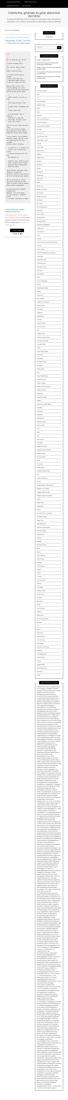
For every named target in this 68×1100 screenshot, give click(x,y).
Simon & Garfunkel (42, 619)
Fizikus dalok (41, 305)
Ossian (39, 569)
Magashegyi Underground (45, 485)
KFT (38, 429)
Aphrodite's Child (42, 140)
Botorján (39, 210)
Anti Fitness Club (42, 136)
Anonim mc (40, 133)
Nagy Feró (40, 520)
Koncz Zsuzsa (41, 457)
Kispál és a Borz (42, 446)
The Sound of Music (43, 647)
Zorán (38, 675)
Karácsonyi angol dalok (44, 404)
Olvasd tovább (17, 230)
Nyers (38, 552)
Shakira (39, 612)
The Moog (40, 643)
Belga (39, 168)
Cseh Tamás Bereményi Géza (46, 253)
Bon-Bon (40, 203)
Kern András (41, 425)
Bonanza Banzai (42, 207)
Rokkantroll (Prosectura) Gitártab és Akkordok (48, 77)
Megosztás (49, 37)
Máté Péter (40, 502)
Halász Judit (40, 333)
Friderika (39, 312)
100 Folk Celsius (42, 91)
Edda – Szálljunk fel (43, 60)
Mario (38, 499)
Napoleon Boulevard (43, 527)
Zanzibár (39, 671)
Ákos (38, 108)
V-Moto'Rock (41, 657)
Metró (39, 509)
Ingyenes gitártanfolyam (13, 2)
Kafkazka (40, 393)
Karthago (40, 411)
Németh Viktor (41, 531)
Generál (39, 319)
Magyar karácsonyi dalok (44, 495)
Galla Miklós (40, 316)
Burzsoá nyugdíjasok (43, 224)
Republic (40, 601)
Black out (40, 186)
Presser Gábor (41, 590)
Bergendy (40, 175)
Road (38, 605)
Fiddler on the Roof (43, 302)
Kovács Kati (40, 467)
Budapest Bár (41, 221)
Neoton (39, 538)
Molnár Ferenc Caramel (44, 513)
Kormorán (40, 464)
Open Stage (40, 566)
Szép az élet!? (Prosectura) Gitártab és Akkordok (49, 68)
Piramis (39, 583)
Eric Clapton (41, 298)
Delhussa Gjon (41, 263)
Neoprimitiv (40, 534)
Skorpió (39, 622)
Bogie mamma (41, 196)
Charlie (39, 238)
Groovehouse (41, 326)
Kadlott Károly (41, 390)
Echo (38, 277)
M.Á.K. (39, 481)
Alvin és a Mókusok (43, 119)
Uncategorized (41, 654)
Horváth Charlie (42, 362)
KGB (38, 432)
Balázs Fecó (40, 158)
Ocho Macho (41, 555)
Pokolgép (40, 587)
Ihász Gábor (40, 369)
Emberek (40, 295)
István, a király (41, 383)
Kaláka (39, 400)
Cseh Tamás (10, 37)
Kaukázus (40, 414)
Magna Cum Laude (43, 488)
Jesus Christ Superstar (44, 386)
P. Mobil (39, 576)
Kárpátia (39, 407)
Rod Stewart (41, 608)
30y (38, 94)
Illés (38, 372)
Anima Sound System (43, 126)
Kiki (38, 436)
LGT (38, 474)
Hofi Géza (40, 355)
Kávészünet (40, 418)
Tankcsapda (40, 636)
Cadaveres (40, 228)
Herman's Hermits (42, 341)
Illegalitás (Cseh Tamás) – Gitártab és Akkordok (17, 42)
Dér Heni (40, 270)
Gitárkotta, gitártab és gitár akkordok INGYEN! (34, 14)
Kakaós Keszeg (41, 397)
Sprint (39, 629)
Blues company (42, 189)
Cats (38, 235)
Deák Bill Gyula (41, 260)
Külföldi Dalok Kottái (12, 6)
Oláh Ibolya (40, 559)
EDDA (39, 284)
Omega (39, 562)
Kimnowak (40, 439)
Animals (39, 129)
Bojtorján (40, 200)
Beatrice (39, 165)
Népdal (39, 541)
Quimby (39, 597)
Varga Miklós (41, 664)
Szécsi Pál (40, 633)
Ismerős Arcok (41, 379)
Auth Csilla (40, 147)
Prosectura (40, 594)
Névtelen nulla (41, 545)
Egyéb (39, 291)
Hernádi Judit (41, 344)
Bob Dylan (40, 193)
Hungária (40, 365)
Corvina (39, 245)
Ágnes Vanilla (41, 105)
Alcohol (39, 115)
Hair (38, 330)
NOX (38, 548)
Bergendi (40, 172)
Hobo (38, 348)
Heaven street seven (43, 337)
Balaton (39, 154)
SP (37, 626)
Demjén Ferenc (42, 267)
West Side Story (42, 668)
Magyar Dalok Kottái (30, 2)
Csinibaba (40, 256)
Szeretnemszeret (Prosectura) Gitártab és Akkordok (47, 63)
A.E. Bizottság (41, 101)
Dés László (40, 274)
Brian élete (40, 214)
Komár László (41, 453)
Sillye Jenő (40, 615)
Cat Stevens (40, 231)
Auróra (39, 143)
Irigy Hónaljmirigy (42, 376)
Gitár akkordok (26, 6)
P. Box (39, 573)
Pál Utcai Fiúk (41, 580)
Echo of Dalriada (42, 281)
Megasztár (40, 506)
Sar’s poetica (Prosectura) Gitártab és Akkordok (49, 72)
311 (38, 98)
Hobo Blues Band (42, 351)
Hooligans (40, 358)
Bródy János (41, 217)
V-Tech (39, 661)
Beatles (39, 161)
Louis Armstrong (42, 478)
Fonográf (40, 309)
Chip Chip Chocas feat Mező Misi (47, 242)
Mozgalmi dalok (42, 516)
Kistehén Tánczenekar (44, 450)
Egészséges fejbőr (42, 288)
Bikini (38, 182)
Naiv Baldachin (41, 524)
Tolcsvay (39, 650)
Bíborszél (40, 179)
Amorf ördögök (42, 122)
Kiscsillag (39, 443)
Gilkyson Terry (41, 323)
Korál (38, 460)
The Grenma (41, 640)
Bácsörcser (40, 150)
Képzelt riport (41, 422)
